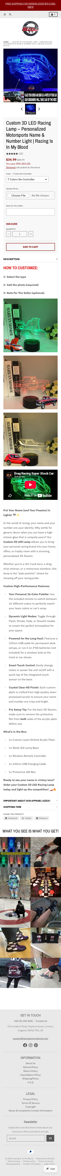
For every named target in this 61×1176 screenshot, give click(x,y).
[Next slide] (39, 109)
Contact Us (41, 1021)
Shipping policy (13, 1164)
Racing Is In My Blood (23, 1158)
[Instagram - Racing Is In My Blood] (30, 1045)
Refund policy (14, 1161)
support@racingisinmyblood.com (30, 1038)
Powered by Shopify (45, 1158)
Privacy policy (29, 1161)
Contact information (32, 1164)
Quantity (11, 229)
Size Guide (11, 223)
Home (6, 42)
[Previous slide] (22, 109)
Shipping (10, 167)
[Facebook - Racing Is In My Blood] (25, 1045)
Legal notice (49, 1164)
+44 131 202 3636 (23, 1021)
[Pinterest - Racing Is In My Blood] (36, 1045)
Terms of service (46, 1161)
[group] (30, 109)
